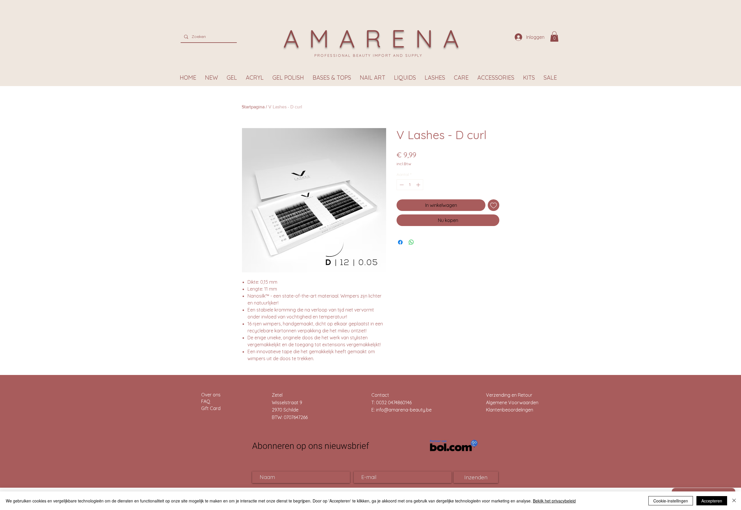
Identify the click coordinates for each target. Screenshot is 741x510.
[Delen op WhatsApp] (411, 242)
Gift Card (211, 408)
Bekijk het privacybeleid (554, 501)
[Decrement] (401, 185)
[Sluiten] (734, 500)
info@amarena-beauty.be (404, 410)
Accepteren (711, 501)
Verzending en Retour (509, 395)
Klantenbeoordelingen (509, 410)
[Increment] (418, 185)
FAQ (205, 401)
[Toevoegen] (493, 205)
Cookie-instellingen (670, 501)
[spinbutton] (410, 185)
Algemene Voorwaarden (512, 402)
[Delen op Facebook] (400, 242)
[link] (554, 36)
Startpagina (253, 106)
